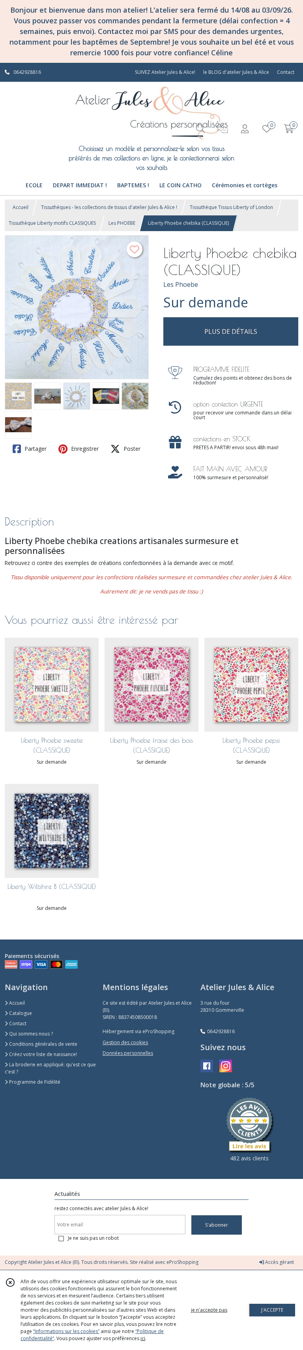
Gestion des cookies (125, 1042)
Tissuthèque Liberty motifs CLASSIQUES (52, 223)
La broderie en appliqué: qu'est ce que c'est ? (50, 1068)
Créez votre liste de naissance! (42, 1054)
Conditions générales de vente (42, 1044)
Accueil (20, 207)
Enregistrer (84, 448)
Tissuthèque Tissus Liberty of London (231, 207)
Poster (131, 448)
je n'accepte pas (209, 1310)
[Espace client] (244, 128)
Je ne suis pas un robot (93, 1238)
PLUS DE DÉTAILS (230, 331)
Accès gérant (279, 1262)
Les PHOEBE (121, 223)
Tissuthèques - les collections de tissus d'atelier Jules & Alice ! (109, 207)
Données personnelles (128, 1053)
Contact (285, 72)
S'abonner (216, 1225)
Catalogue (20, 1013)
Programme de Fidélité (34, 1082)
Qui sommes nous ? (30, 1033)
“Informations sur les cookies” (66, 1331)
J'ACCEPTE (272, 1310)
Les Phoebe (180, 284)
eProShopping (182, 1262)
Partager (35, 448)
